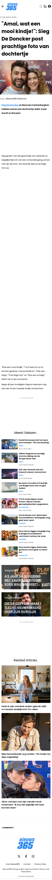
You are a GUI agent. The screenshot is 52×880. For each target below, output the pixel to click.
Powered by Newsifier (26, 876)
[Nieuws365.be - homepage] (12, 6)
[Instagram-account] (33, 856)
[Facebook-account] (26, 856)
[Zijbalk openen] (2, 6)
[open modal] (49, 6)
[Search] (40, 6)
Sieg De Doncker (10, 105)
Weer (21, 446)
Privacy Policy (40, 864)
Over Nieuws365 (13, 864)
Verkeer (22, 523)
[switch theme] (45, 6)
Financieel (23, 555)
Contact (27, 864)
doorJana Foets (25, 449)
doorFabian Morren (26, 465)
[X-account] (18, 856)
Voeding (22, 539)
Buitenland (24, 507)
